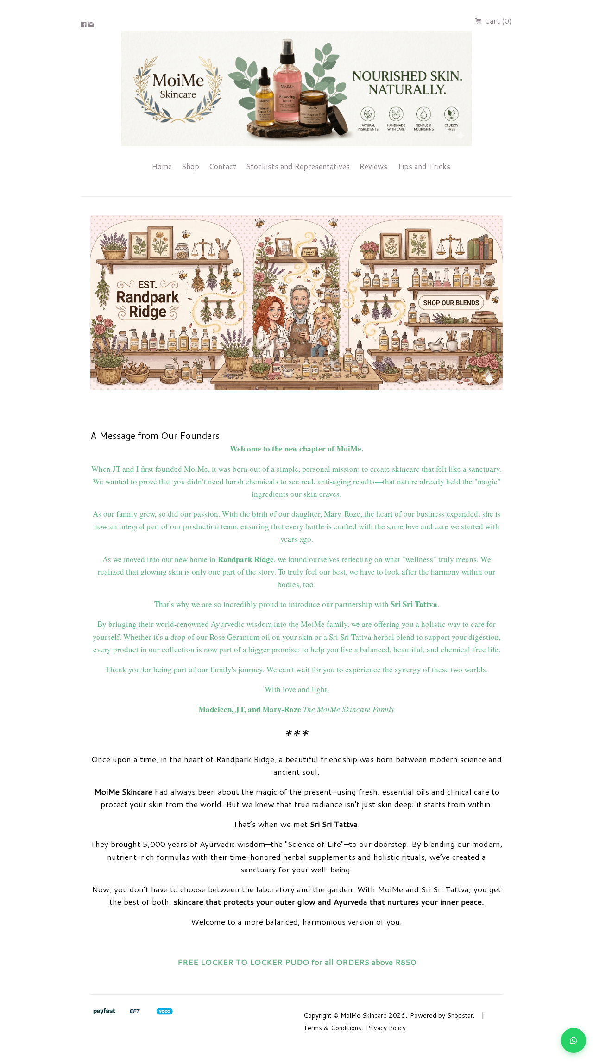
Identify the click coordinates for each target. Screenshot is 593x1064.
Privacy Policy (386, 1027)
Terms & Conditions (332, 1027)
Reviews (373, 166)
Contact (222, 166)
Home (162, 166)
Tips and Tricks (423, 166)
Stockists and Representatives (298, 166)
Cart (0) (497, 20)
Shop (190, 166)
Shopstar (460, 1015)
